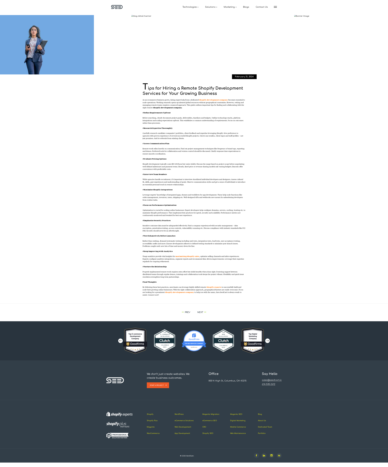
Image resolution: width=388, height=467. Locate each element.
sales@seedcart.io (272, 384)
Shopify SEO (207, 437)
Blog (260, 418)
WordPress (179, 418)
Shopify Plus (152, 424)
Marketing (229, 7)
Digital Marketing (237, 424)
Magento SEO (236, 418)
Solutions (210, 7)
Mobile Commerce (238, 431)
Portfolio (262, 437)
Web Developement (183, 431)
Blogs (246, 7)
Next (220, 316)
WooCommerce (153, 437)
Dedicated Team (265, 431)
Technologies (189, 7)
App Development (182, 437)
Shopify (150, 418)
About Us (262, 424)
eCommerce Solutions (184, 424)
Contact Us (262, 7)
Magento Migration (210, 418)
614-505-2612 (268, 388)
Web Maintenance (238, 437)
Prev (164, 316)
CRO (204, 431)
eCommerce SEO (209, 424)
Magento (151, 431)
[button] (267, 344)
